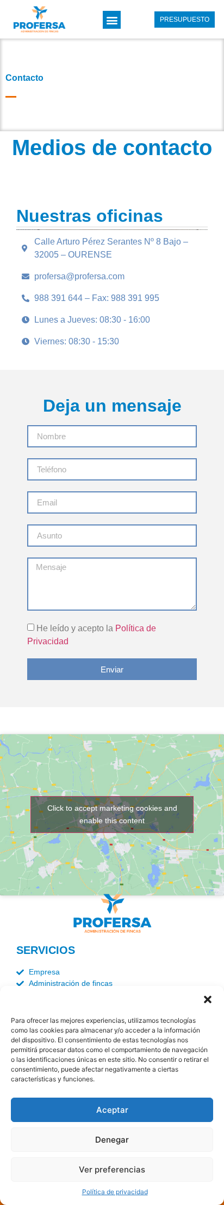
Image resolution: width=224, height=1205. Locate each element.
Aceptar (112, 1110)
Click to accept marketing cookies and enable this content (112, 814)
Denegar (112, 1140)
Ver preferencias (112, 1169)
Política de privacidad (115, 1192)
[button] (207, 999)
